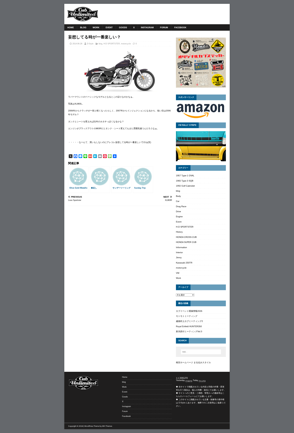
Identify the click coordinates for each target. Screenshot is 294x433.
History (179, 232)
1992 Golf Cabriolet (185, 186)
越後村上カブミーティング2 (189, 321)
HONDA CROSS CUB (186, 237)
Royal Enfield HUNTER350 (189, 326)
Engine (179, 216)
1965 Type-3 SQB (184, 181)
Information (181, 247)
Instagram (147, 27)
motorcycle (126, 44)
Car (177, 201)
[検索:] (200, 351)
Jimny (179, 257)
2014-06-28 (77, 44)
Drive (178, 211)
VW (177, 273)
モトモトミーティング (186, 316)
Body (178, 196)
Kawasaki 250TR (184, 262)
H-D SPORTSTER (112, 44)
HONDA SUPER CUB (186, 242)
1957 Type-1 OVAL (185, 175)
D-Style (90, 44)
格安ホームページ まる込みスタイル (193, 362)
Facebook (180, 27)
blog (83, 27)
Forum (164, 27)
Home (70, 27)
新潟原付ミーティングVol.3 (189, 331)
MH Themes (107, 426)
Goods (123, 27)
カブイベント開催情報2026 (189, 311)
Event (109, 27)
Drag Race (181, 206)
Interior (179, 252)
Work (96, 27)
